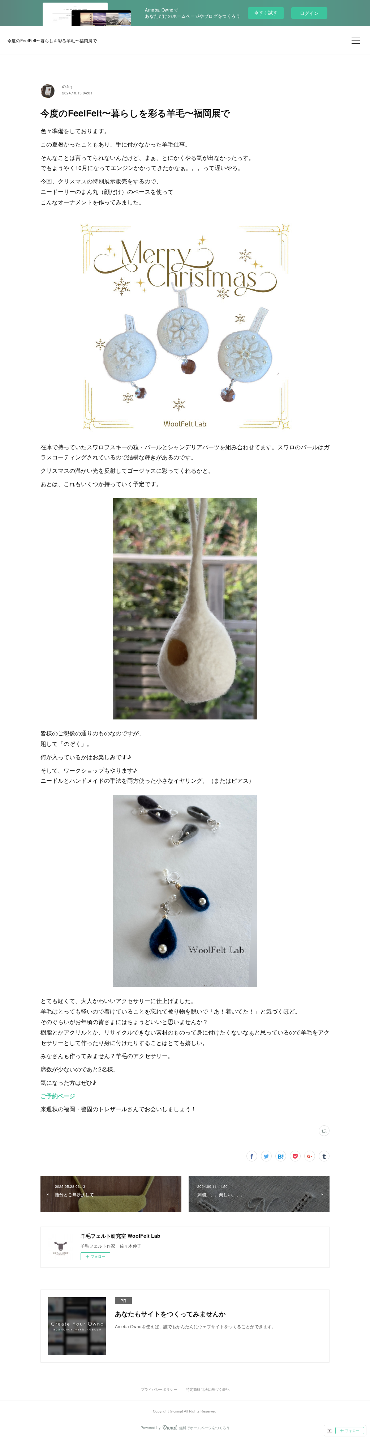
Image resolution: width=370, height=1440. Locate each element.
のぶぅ (67, 86)
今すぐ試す (266, 12)
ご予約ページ (57, 1096)
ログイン (309, 12)
